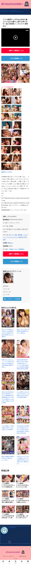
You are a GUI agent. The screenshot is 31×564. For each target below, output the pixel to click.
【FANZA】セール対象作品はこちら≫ (11, 11)
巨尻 (4, 239)
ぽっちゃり (14, 237)
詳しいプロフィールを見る (12, 299)
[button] (27, 340)
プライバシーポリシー (8, 556)
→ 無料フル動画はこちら (15, 50)
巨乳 (25, 237)
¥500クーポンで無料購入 (17, 249)
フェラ (8, 237)
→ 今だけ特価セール (15, 58)
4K (10, 235)
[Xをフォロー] (9, 542)
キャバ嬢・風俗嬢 (16, 235)
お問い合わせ (22, 556)
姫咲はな (10, 243)
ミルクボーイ (12, 527)
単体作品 (20, 237)
